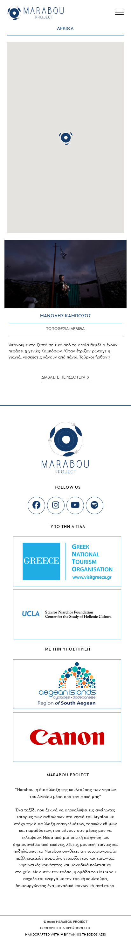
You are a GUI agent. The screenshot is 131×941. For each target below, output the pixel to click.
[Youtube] (75, 505)
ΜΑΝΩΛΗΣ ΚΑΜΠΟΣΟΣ (65, 316)
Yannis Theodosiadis (87, 934)
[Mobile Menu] (119, 13)
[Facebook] (36, 505)
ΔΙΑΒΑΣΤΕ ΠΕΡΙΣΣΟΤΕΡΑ (65, 379)
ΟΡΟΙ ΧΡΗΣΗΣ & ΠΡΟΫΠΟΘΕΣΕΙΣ (65, 928)
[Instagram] (56, 505)
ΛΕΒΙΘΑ (78, 329)
